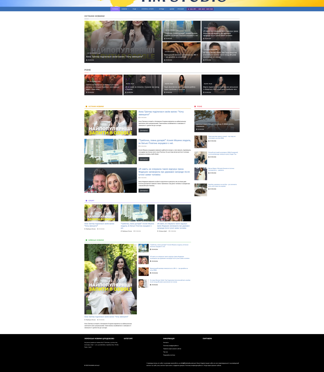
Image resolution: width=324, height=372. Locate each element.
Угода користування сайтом (212, 365)
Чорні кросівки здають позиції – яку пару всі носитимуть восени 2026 (222, 137)
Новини (124, 9)
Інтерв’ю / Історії (148, 9)
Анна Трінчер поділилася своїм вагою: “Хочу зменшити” (114, 56)
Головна (115, 9)
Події (134, 9)
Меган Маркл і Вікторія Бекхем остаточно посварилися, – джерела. (221, 169)
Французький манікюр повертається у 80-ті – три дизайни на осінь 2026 (181, 56)
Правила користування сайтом (172, 348)
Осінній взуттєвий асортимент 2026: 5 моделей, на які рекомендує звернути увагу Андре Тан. (223, 153)
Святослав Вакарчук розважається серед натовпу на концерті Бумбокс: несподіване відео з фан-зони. (102, 87)
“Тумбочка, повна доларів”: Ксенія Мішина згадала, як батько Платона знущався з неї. (181, 34)
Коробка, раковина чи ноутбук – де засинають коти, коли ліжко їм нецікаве (222, 185)
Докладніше (144, 130)
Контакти (165, 342)
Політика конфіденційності (171, 345)
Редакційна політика (169, 355)
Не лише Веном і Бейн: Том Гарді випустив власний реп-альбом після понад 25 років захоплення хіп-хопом (220, 54)
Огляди (161, 9)
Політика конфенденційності (194, 365)
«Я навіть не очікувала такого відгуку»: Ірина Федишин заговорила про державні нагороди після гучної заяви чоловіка (220, 33)
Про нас (165, 352)
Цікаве (172, 9)
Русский (181, 9)
